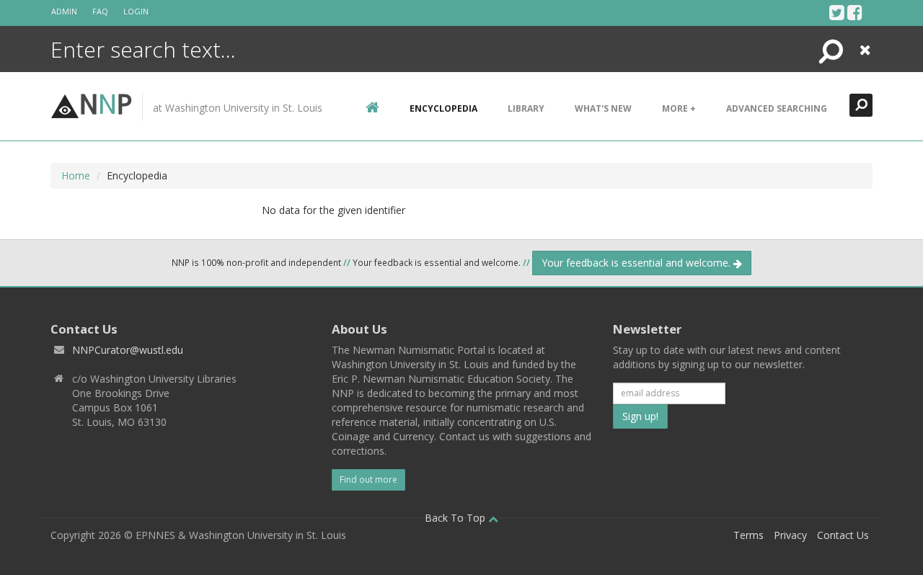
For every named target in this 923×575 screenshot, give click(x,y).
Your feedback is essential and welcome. (637, 262)
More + (679, 108)
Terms (748, 535)
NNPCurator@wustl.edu (127, 350)
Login (136, 11)
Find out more (368, 479)
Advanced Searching (776, 108)
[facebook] (854, 12)
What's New (603, 108)
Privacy (790, 535)
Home (75, 175)
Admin (64, 11)
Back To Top (456, 518)
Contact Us (843, 535)
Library (526, 108)
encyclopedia (443, 108)
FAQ (100, 11)
